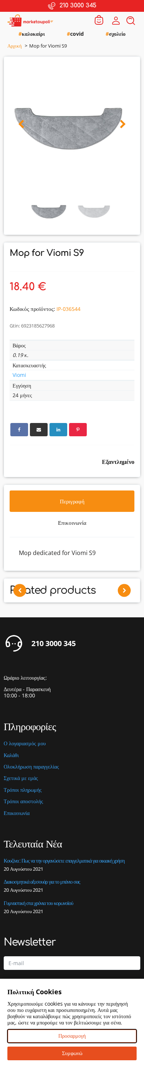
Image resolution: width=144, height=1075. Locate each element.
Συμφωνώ (72, 1053)
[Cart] (99, 20)
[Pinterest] (78, 429)
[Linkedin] (58, 429)
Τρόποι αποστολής (23, 801)
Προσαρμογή (72, 1035)
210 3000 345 (53, 643)
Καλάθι (11, 755)
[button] (21, 124)
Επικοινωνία (17, 813)
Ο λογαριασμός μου (25, 744)
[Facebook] (19, 429)
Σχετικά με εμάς (21, 778)
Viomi (19, 374)
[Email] (39, 429)
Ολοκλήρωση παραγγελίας (31, 767)
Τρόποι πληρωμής (23, 790)
